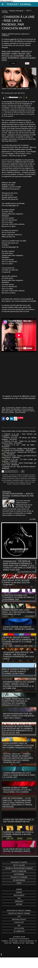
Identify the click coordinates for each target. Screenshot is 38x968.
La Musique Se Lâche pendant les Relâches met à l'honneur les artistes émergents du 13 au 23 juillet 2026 (18, 729)
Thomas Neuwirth (20, 412)
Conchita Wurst (15, 409)
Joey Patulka (9, 411)
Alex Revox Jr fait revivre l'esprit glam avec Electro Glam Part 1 (16, 582)
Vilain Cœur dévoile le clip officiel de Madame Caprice (16, 850)
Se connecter (19, 931)
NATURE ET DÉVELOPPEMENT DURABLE (19, 868)
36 (23, 471)
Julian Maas (18, 411)
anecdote (18, 407)
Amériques (19, 901)
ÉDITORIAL (5, 475)
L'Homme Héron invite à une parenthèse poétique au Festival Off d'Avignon (16, 701)
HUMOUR (28, 484)
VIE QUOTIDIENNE (6, 480)
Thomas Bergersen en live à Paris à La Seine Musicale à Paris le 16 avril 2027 (19, 775)
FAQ (19, 925)
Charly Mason (6, 409)
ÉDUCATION (32, 476)
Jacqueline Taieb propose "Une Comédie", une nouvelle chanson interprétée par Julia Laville (18, 655)
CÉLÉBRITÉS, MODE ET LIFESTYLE (21, 480)
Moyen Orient (19, 895)
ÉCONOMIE (26, 475)
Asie (19, 898)
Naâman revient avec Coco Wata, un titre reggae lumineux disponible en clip (19, 612)
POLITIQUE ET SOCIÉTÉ (15, 475)
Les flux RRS (19, 928)
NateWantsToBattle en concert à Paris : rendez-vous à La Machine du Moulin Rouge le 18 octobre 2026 (19, 685)
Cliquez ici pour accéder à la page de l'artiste (15, 88)
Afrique (19, 892)
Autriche (24, 407)
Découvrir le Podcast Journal (19, 910)
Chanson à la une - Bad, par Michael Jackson (19, 466)
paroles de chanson (29, 411)
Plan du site (19, 922)
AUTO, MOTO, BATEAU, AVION (11, 482)
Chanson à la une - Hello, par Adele (18, 445)
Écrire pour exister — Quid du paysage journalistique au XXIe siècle (18, 496)
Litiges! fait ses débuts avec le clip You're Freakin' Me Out (18, 821)
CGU (19, 916)
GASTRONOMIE (32, 478)
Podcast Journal (19, 4)
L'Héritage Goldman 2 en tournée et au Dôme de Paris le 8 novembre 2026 (18, 597)
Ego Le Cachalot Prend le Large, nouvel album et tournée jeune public (16, 671)
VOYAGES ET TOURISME (18, 484)
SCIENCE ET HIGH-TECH (8, 478)
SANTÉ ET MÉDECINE (20, 478)
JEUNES (22, 482)
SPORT (33, 480)
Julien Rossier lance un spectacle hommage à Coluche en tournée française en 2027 (18, 745)
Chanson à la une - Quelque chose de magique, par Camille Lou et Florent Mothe (19, 449)
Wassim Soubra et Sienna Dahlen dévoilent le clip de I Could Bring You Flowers (17, 790)
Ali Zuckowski (10, 407)
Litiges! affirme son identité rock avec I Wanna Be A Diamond (18, 628)
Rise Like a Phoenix (8, 412)
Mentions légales (19, 919)
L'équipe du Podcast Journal (19, 913)
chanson (30, 407)
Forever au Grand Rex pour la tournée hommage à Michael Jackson (18, 834)
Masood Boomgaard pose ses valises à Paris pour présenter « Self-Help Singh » (18, 716)
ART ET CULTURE (23, 476)
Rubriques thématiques (16, 11)
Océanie (19, 904)
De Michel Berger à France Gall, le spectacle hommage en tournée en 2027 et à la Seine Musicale (18, 641)
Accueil (4, 11)
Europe (19, 889)
